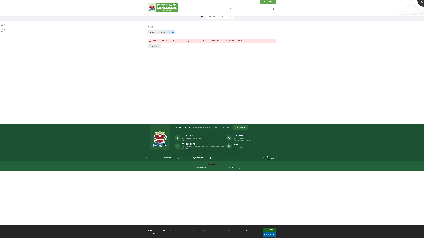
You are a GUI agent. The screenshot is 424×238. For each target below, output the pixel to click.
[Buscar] (231, 16)
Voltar (155, 46)
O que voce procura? (198, 16)
